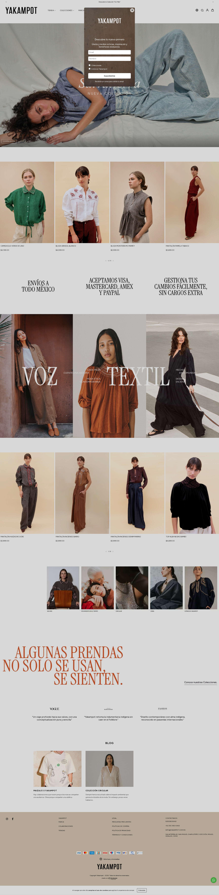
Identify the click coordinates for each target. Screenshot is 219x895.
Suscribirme (109, 76)
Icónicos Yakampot (99, 69)
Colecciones (96, 65)
